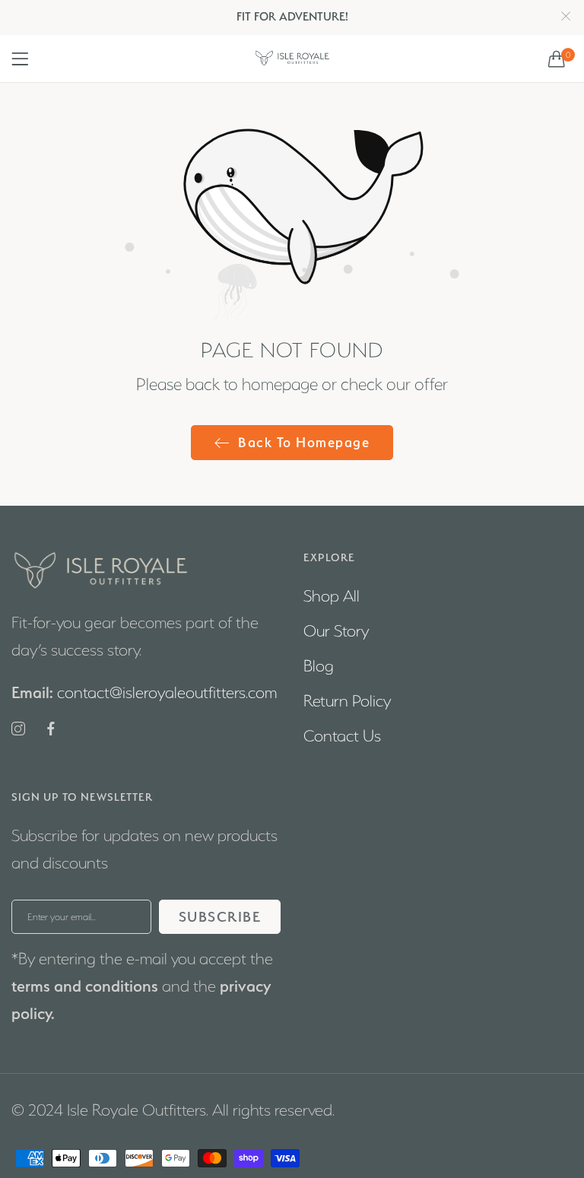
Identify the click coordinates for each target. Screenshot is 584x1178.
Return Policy (347, 700)
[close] (566, 17)
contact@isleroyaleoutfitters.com (144, 692)
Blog (318, 665)
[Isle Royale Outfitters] (292, 58)
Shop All (331, 595)
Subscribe (220, 917)
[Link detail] (18, 730)
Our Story (336, 630)
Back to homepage (304, 442)
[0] (556, 58)
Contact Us (342, 735)
